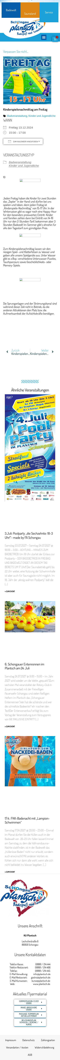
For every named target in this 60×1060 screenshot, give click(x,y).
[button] (43, 37)
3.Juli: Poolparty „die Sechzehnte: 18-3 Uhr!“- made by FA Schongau (29, 535)
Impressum (10, 1040)
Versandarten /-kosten (17, 1047)
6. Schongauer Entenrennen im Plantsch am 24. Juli (24, 666)
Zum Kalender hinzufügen (25, 141)
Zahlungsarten (48, 1040)
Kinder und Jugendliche (42, 116)
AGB (30, 1054)
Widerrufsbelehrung (44, 1047)
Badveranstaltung (17, 116)
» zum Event (10, 591)
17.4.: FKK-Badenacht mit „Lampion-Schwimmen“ (27, 820)
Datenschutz (28, 1040)
